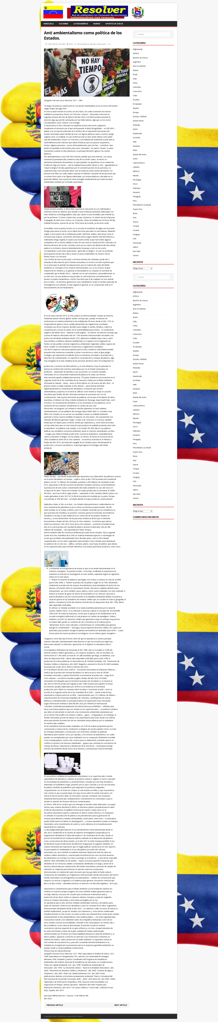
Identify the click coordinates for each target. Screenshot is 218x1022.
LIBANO (136, 167)
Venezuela (48, 23)
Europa (136, 112)
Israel (135, 158)
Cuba (135, 95)
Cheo (71, 44)
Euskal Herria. (138, 120)
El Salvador (137, 104)
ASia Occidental (139, 66)
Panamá (136, 192)
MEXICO (136, 171)
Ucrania (136, 230)
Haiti (135, 142)
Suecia (135, 222)
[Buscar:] (153, 34)
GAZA (135, 129)
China (135, 83)
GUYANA (136, 137)
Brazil (135, 74)
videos (135, 247)
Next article (120, 1005)
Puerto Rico (137, 209)
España (136, 108)
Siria (134, 217)
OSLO (135, 184)
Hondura (136, 146)
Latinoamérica (80, 23)
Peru (135, 201)
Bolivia (135, 70)
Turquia (136, 226)
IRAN (135, 150)
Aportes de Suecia (114, 23)
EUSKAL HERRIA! (139, 116)
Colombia (63, 23)
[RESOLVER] (109, 12)
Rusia (135, 213)
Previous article (55, 1005)
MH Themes (78, 1016)
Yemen (136, 255)
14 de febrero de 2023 (56, 44)
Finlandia (136, 125)
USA (134, 238)
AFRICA (136, 53)
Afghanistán (138, 49)
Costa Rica (137, 91)
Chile (135, 79)
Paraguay (137, 196)
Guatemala (137, 133)
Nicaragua (137, 179)
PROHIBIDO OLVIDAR (142, 205)
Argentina (137, 62)
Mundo (96, 23)
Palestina (136, 188)
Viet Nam (136, 251)
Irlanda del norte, (140, 154)
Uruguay (136, 234)
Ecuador (136, 99)
